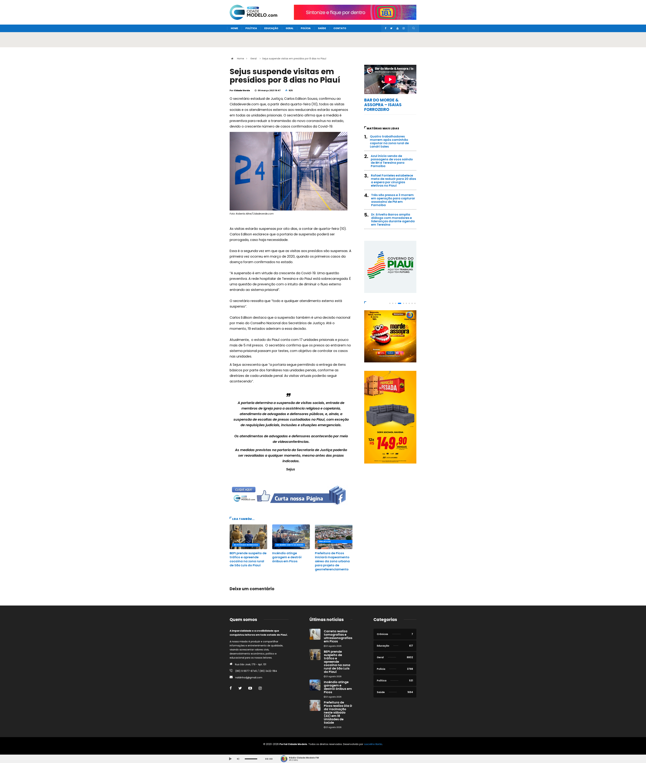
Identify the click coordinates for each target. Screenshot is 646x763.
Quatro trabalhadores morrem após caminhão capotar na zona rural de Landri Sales (389, 141)
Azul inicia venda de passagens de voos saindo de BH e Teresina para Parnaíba (392, 161)
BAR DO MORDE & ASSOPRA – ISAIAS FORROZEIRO (383, 104)
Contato (339, 28)
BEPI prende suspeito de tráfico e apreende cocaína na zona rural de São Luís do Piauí (248, 559)
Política (251, 28)
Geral (289, 28)
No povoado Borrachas (246, 545)
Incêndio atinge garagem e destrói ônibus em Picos (286, 557)
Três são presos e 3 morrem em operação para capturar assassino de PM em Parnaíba (393, 200)
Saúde (322, 28)
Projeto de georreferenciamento (330, 541)
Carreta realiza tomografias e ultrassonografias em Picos (338, 636)
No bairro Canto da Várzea (289, 545)
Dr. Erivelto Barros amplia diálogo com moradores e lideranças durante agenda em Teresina (393, 219)
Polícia (306, 28)
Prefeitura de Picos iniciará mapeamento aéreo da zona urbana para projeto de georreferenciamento (332, 561)
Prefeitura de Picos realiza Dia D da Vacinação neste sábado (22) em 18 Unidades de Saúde (338, 712)
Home (234, 28)
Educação (271, 28)
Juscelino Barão (373, 744)
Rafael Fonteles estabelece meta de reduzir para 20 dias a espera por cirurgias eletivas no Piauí (393, 180)
